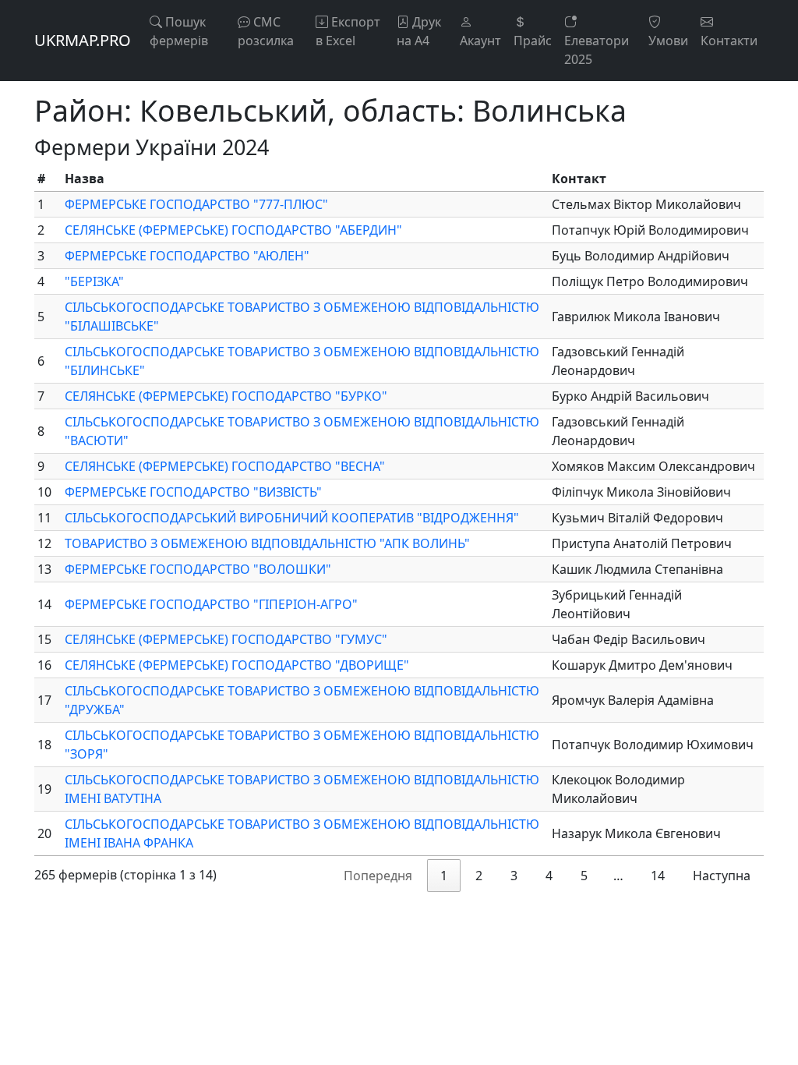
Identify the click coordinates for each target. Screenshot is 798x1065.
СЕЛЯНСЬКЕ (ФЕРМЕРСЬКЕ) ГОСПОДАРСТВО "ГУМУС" (226, 639)
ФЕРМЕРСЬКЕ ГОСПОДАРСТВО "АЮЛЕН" (187, 255)
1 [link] (443, 875)
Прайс (533, 40)
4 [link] (549, 875)
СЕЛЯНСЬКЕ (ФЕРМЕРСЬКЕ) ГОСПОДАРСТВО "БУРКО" (226, 396)
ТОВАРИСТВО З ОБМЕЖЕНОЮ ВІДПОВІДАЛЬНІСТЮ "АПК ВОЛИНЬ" (267, 543)
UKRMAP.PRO (82, 40)
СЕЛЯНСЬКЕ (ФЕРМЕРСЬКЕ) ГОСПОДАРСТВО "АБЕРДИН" (233, 230)
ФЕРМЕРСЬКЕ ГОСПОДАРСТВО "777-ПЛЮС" (196, 204)
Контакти (729, 40)
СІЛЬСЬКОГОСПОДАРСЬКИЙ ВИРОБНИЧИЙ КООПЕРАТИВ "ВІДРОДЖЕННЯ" (292, 517)
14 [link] (658, 875)
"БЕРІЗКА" (94, 281)
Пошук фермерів (179, 31)
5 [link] (584, 875)
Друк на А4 (419, 31)
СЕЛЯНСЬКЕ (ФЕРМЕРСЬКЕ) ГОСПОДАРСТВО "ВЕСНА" (225, 466)
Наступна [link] (721, 875)
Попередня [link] (378, 875)
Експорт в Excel (348, 31)
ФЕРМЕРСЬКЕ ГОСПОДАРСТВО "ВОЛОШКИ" (198, 569)
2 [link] (478, 875)
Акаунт (480, 40)
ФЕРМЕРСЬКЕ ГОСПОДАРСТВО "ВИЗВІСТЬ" (193, 492)
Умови (668, 40)
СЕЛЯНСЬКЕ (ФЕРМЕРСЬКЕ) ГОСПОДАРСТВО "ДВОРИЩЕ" (237, 665)
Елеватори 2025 (596, 50)
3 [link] (513, 875)
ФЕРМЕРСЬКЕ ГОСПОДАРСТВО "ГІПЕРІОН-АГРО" (211, 604)
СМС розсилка (266, 31)
